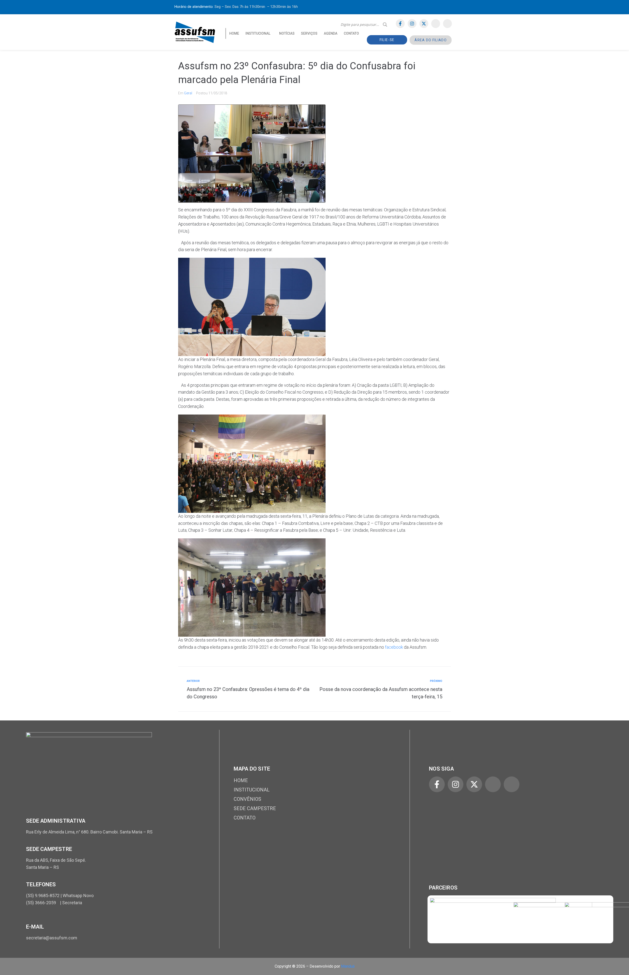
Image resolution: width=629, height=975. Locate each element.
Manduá (348, 966)
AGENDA (330, 33)
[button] (259, 33)
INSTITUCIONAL (257, 33)
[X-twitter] (423, 23)
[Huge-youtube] (447, 23)
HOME (234, 33)
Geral (188, 93)
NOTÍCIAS (287, 33)
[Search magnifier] (385, 24)
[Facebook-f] (400, 23)
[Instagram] (412, 23)
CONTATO (351, 33)
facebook (394, 647)
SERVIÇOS (309, 33)
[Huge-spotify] (435, 23)
